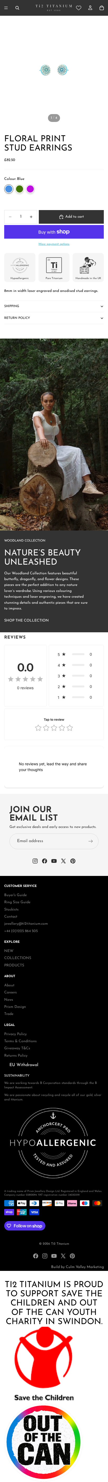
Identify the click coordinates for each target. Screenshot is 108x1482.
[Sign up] (90, 841)
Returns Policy (16, 1056)
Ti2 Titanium (60, 1243)
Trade (8, 1014)
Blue (8, 189)
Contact (10, 917)
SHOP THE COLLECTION (26, 621)
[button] (76, 654)
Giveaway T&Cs (17, 1049)
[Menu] (6, 8)
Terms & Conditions (20, 1041)
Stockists (11, 910)
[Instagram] (45, 1256)
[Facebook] (36, 1256)
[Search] (17, 8)
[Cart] (101, 8)
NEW (8, 951)
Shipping (11, 306)
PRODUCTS (14, 965)
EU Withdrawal (23, 1065)
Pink (30, 189)
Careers (10, 993)
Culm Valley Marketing (85, 1267)
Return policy (17, 318)
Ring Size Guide (17, 902)
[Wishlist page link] (78, 7)
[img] (25, 679)
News (8, 1000)
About (9, 985)
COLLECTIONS (17, 958)
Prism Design (15, 1007)
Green (19, 189)
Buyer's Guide (15, 895)
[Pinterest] (72, 1256)
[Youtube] (54, 1256)
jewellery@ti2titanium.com (26, 924)
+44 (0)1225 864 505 (21, 931)
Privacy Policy (15, 1034)
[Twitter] (63, 1256)
